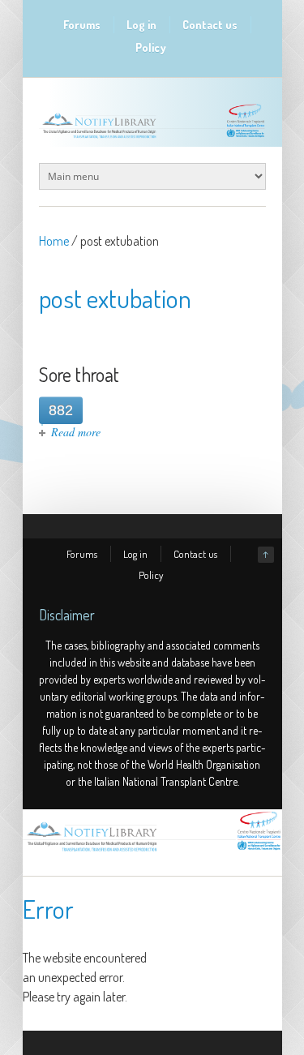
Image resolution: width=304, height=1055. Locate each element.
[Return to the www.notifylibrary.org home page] (152, 137)
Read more (76, 432)
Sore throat (79, 374)
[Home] (152, 851)
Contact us (210, 25)
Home (54, 241)
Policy (150, 47)
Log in (141, 25)
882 (61, 410)
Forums (82, 25)
